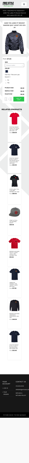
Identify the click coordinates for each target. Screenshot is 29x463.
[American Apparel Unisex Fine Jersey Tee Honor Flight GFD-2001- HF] (14, 119)
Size (6, 62)
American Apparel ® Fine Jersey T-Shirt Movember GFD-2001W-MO (14, 346)
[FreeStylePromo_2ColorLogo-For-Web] (8, 2)
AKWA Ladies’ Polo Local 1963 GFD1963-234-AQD (14, 190)
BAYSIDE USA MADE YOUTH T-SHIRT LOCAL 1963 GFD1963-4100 (14, 253)
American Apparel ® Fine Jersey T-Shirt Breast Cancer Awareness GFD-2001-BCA (14, 160)
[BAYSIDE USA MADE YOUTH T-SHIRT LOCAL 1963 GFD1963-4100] (14, 243)
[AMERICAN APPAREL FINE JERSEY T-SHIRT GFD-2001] (14, 274)
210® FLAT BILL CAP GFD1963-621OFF (14, 222)
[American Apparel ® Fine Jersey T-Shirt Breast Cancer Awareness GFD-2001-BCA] (14, 150)
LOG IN (5, 388)
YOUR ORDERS (6, 393)
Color (7, 68)
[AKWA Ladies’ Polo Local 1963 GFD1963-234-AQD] (14, 181)
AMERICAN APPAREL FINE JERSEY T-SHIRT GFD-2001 (14, 284)
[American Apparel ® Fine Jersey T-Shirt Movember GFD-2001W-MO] (14, 336)
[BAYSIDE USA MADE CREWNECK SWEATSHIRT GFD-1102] (14, 305)
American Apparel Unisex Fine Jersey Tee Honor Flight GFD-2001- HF (14, 128)
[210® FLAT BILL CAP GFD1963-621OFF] (14, 212)
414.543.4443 (20, 386)
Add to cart (18, 99)
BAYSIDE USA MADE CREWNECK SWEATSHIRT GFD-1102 (14, 315)
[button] (6, 71)
